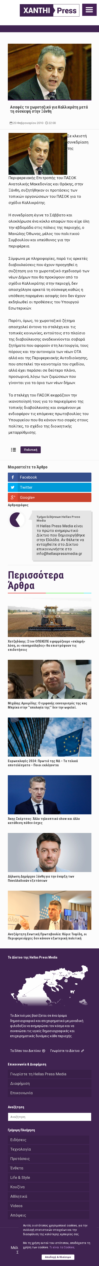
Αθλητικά (18, 1196)
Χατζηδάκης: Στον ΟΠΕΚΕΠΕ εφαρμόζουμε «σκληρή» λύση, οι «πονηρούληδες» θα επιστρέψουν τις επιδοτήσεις (46, 645)
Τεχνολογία (20, 1149)
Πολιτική (30, 449)
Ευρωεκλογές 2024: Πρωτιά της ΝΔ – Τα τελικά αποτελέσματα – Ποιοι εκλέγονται (43, 763)
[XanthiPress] (49, 10)
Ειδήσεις (18, 1139)
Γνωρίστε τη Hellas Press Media (38, 1074)
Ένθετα (16, 1168)
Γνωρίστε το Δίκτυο (65, 1051)
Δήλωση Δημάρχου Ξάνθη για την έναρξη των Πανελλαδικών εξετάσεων (41, 878)
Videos (16, 1205)
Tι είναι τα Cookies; (62, 1247)
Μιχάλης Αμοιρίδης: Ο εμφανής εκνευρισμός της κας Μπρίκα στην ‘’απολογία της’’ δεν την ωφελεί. (47, 705)
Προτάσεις (20, 1158)
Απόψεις (18, 1215)
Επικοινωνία (21, 1093)
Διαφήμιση (20, 1083)
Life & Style (20, 1177)
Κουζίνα (17, 1187)
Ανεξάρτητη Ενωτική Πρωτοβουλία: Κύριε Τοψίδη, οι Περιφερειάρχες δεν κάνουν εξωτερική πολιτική (47, 936)
